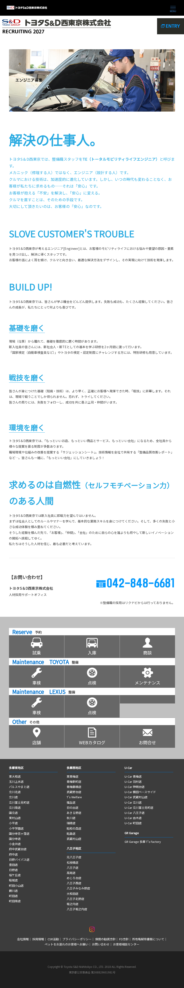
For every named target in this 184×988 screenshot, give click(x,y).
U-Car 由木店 (133, 818)
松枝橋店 (72, 862)
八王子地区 (74, 848)
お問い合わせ (101, 944)
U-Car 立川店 (133, 802)
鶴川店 (13, 891)
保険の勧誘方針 (105, 939)
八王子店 (72, 867)
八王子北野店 (75, 899)
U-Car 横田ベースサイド (140, 792)
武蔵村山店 (74, 839)
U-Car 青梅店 (133, 776)
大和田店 (72, 893)
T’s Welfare (74, 797)
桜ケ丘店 (15, 875)
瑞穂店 (71, 823)
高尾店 (71, 873)
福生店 (71, 802)
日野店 (13, 870)
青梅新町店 (74, 781)
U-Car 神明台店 (135, 787)
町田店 (13, 896)
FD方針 (124, 939)
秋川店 (71, 818)
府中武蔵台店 (17, 849)
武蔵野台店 (74, 792)
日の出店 (72, 807)
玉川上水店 (16, 781)
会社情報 (23, 939)
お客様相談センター (126, 944)
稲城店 (13, 880)
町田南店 (15, 901)
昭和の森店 (74, 828)
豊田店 (13, 865)
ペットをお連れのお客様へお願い (66, 944)
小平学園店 (16, 828)
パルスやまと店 (19, 787)
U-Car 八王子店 (135, 813)
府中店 (13, 854)
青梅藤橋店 (74, 787)
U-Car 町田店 (133, 823)
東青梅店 (72, 776)
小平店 (13, 823)
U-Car (128, 768)
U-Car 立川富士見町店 (139, 807)
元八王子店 (74, 857)
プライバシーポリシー (77, 939)
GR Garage (132, 833)
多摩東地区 (16, 768)
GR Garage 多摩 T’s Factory (143, 841)
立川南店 (15, 807)
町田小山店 (16, 885)
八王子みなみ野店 (78, 888)
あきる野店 (74, 813)
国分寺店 (15, 839)
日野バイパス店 (19, 859)
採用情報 (38, 939)
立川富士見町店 (19, 802)
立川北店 (15, 792)
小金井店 (15, 844)
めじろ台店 (74, 878)
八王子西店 (74, 883)
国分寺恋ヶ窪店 (19, 833)
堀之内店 (72, 904)
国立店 (13, 813)
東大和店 (15, 776)
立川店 (13, 797)
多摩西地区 (74, 768)
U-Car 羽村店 (133, 781)
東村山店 (15, 818)
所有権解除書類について (148, 939)
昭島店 (71, 833)
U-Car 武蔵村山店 (136, 797)
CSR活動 (53, 939)
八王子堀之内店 (77, 909)
